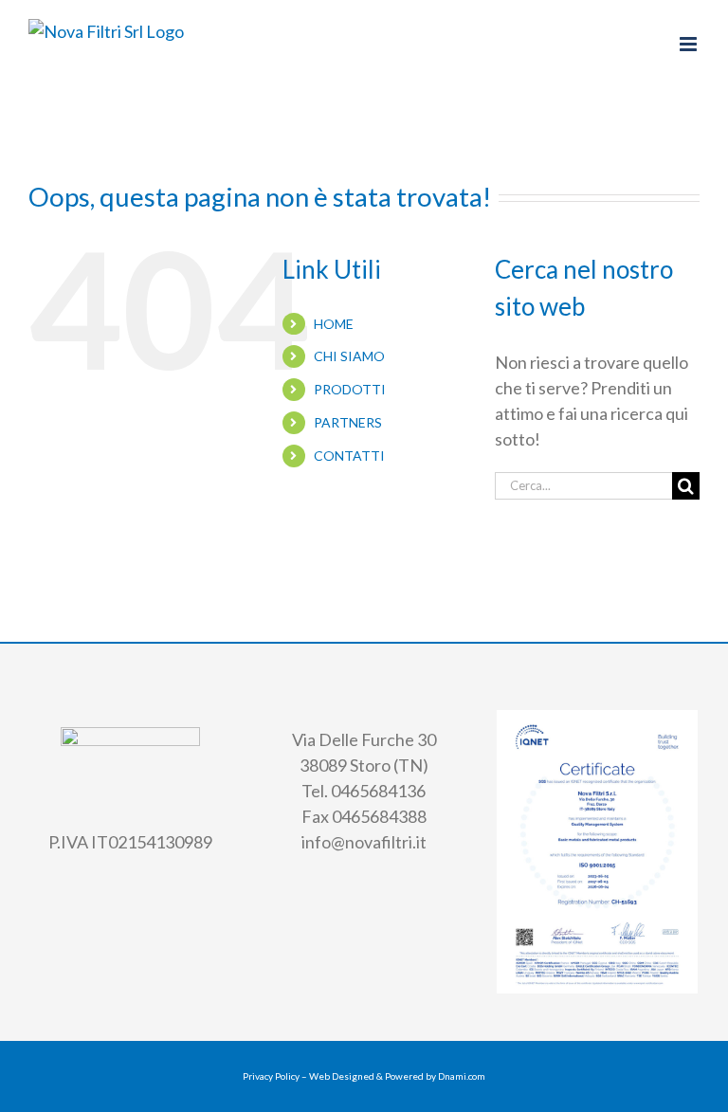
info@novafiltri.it (364, 841)
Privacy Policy (271, 1076)
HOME (334, 324)
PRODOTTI (350, 389)
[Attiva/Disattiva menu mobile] (690, 44)
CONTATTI (349, 455)
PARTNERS (348, 422)
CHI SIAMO (349, 356)
